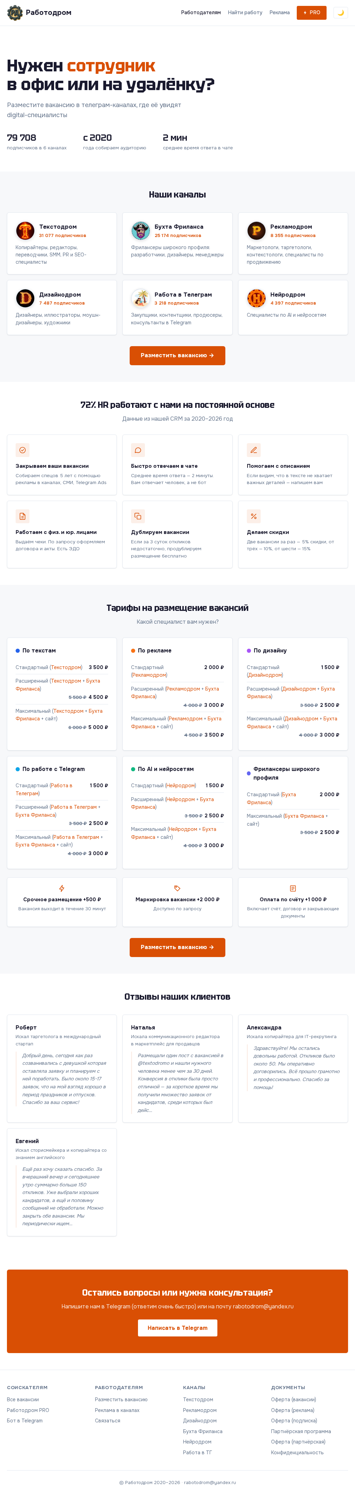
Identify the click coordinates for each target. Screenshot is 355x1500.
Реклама (279, 12)
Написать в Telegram (178, 1328)
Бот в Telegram (25, 1421)
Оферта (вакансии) (293, 1399)
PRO (315, 12)
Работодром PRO (28, 1410)
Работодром (48, 12)
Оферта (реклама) (292, 1410)
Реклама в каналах (117, 1410)
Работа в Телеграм (74, 807)
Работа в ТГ (197, 1452)
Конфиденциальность (297, 1452)
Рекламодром (149, 675)
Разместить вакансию (121, 1399)
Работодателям (201, 12)
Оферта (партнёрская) (298, 1442)
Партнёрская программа (301, 1431)
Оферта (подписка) (294, 1421)
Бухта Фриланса (35, 815)
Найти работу (245, 12)
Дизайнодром (265, 675)
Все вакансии (23, 1399)
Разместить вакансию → (177, 355)
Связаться (107, 1421)
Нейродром (180, 785)
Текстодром (66, 667)
